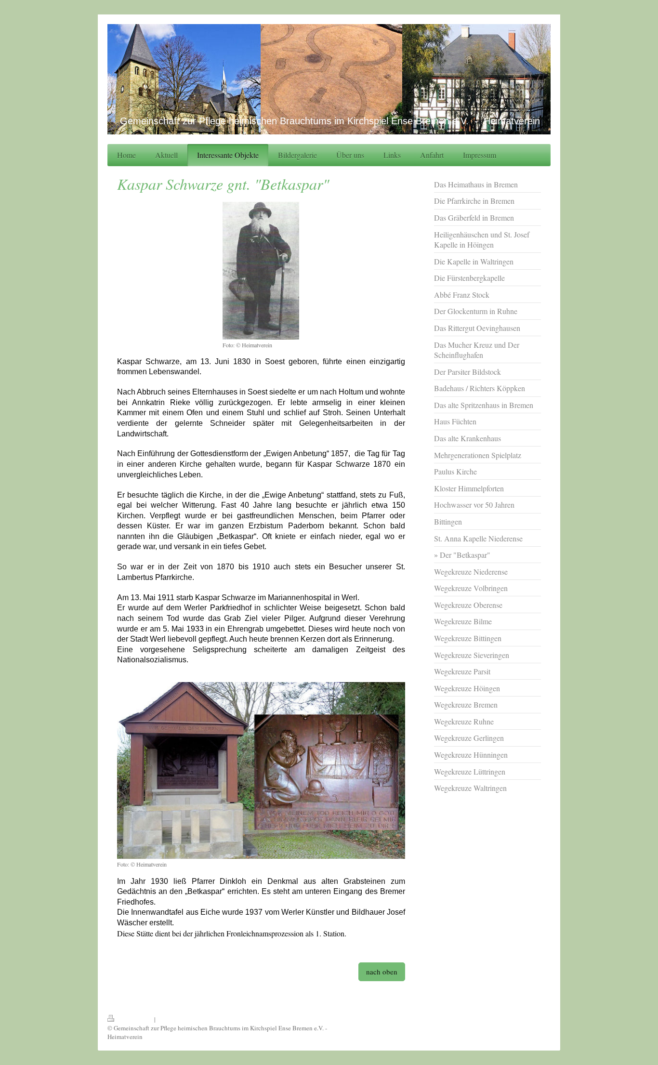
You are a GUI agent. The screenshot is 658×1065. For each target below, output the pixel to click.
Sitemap (167, 1019)
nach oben (381, 971)
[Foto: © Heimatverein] (261, 271)
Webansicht (535, 1019)
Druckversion (135, 1019)
